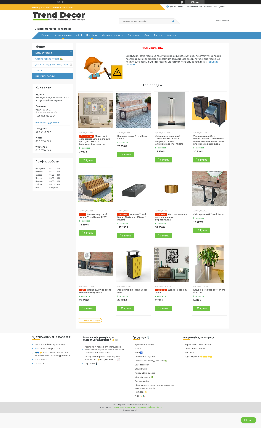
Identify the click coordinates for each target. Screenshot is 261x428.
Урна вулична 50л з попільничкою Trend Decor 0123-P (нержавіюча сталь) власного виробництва (208, 140)
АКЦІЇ (79, 35)
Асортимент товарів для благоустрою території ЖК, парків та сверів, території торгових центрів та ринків (104, 349)
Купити (89, 160)
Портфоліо (92, 35)
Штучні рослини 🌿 (144, 377)
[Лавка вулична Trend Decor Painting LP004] (95, 264)
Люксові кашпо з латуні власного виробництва (171, 217)
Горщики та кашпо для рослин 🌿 (151, 360)
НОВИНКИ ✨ (141, 392)
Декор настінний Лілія (171, 291)
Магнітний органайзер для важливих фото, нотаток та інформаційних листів (94, 140)
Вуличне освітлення (144, 344)
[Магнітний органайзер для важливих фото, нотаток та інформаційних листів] (95, 110)
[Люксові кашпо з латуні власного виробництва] (171, 189)
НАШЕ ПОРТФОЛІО (45, 76)
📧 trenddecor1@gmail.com (47, 348)
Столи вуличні (141, 368)
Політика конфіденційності (150, 407)
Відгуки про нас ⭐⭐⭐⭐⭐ (198, 356)
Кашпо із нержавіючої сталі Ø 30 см (209, 291)
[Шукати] (173, 21)
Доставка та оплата (112, 35)
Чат (251, 420)
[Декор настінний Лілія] (171, 264)
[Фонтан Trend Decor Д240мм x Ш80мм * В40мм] (133, 189)
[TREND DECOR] (58, 19)
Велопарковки (142, 364)
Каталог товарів (63, 35)
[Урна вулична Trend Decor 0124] (133, 264)
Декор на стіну (142, 381)
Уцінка (38, 70)
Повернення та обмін (138, 35)
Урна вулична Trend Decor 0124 (132, 291)
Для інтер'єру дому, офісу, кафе (51, 64)
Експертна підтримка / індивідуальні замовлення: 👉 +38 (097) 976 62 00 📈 (102, 358)
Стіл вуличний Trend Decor (208, 214)
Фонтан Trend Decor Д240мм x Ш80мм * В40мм (131, 217)
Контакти (172, 35)
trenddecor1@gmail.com (47, 122)
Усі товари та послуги (89, 320)
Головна (45, 35)
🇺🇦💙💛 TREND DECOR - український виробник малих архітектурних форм (53, 354)
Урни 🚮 (139, 352)
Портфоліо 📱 (91, 363)
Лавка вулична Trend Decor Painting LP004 (95, 291)
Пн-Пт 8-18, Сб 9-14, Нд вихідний (50, 344)
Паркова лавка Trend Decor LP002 (132, 137)
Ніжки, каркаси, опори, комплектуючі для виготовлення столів (154, 386)
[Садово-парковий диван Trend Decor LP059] (95, 189)
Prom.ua (145, 404)
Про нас (158, 35)
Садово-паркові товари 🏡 (49, 58)
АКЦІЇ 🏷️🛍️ (140, 396)
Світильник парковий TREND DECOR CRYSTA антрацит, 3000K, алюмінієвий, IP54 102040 (169, 140)
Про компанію (41, 359)
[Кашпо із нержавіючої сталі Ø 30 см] (209, 264)
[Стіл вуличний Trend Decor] (209, 189)
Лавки (138, 348)
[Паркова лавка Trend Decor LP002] (133, 110)
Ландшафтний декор (145, 372)
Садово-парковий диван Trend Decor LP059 (93, 216)
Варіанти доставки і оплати (198, 344)
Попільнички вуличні (145, 356)
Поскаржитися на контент (124, 407)
